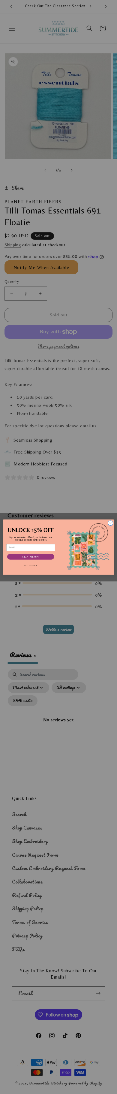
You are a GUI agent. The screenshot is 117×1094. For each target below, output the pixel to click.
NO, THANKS (30, 565)
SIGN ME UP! (30, 556)
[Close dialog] (110, 523)
